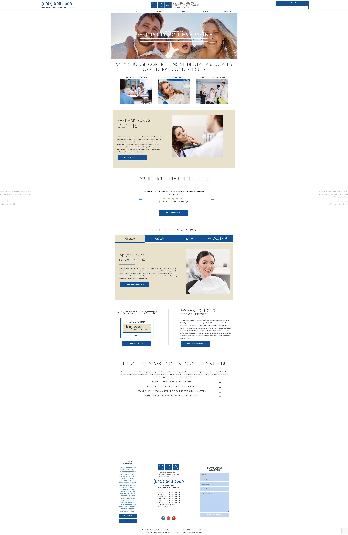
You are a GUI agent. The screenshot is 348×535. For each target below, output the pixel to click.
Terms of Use (203, 529)
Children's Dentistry (128, 472)
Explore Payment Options (194, 344)
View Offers (292, 7)
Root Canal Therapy (127, 489)
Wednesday (161, 496)
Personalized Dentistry (174, 90)
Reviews (206, 11)
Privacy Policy (196, 529)
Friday (159, 500)
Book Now (292, 3)
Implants (188, 239)
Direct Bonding (128, 500)
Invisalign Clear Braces (128, 507)
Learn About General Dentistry (133, 284)
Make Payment (128, 515)
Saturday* (161, 502)
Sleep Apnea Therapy (127, 511)
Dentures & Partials (127, 485)
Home (119, 11)
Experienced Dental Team (212, 90)
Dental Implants (127, 487)
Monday (160, 492)
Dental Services (160, 11)
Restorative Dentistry (127, 476)
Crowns (159, 239)
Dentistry (130, 239)
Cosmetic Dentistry (127, 493)
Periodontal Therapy (128, 474)
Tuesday (160, 494)
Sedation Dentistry (127, 509)
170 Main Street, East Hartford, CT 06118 (56, 7)
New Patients (184, 11)
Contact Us (227, 11)
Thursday (161, 498)
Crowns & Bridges (127, 478)
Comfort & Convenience (135, 90)
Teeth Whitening (127, 502)
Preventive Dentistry (128, 467)
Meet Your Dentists (131, 157)
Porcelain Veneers (128, 496)
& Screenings (218, 239)
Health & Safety (127, 520)
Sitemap (169, 529)
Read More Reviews (173, 213)
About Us (138, 11)
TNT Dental (189, 529)
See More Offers (135, 343)
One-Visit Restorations (127, 483)
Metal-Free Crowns (127, 498)
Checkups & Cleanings (128, 470)
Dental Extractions (127, 491)
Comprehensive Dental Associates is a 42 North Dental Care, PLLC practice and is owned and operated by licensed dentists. (174, 532)
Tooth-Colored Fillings (128, 480)
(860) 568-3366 (56, 4)
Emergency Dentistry (128, 504)
